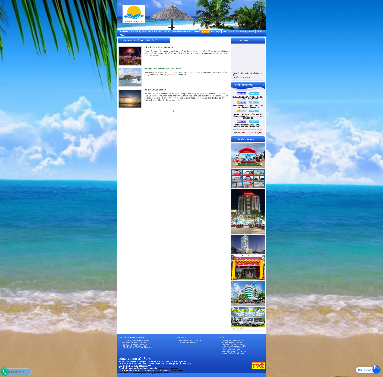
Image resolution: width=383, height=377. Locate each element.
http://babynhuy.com (180, 371)
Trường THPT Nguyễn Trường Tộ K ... (135, 344)
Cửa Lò (205, 32)
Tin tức (260, 32)
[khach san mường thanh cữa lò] (248, 254)
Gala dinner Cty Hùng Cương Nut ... (134, 342)
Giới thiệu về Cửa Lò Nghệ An (233, 341)
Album (123, 35)
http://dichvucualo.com (168, 368)
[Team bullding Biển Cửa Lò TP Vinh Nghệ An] (248, 168)
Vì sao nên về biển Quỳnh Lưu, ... (234, 353)
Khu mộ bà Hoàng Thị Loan (232, 342)
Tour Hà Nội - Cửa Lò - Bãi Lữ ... (190, 341)
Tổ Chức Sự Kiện (138, 32)
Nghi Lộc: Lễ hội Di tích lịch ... (232, 348)
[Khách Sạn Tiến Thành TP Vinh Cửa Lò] (248, 234)
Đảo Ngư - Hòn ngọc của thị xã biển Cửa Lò (163, 69)
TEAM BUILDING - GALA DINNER (185, 32)
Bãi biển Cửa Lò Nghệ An (155, 90)
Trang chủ (124, 32)
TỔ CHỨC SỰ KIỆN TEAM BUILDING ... (136, 341)
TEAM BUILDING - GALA (158, 32)
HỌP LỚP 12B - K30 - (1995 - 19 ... (134, 346)
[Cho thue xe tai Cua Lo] (248, 327)
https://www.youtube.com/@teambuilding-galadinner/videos (143, 373)
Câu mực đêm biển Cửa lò (188, 342)
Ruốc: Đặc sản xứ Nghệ (231, 350)
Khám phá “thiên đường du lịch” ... (234, 346)
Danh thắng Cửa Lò (148, 40)
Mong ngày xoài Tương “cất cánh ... (235, 351)
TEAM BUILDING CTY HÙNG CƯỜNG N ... (137, 348)
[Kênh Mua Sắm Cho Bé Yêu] (248, 280)
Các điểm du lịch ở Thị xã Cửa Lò (159, 47)
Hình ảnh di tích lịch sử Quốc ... (233, 344)
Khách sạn (215, 32)
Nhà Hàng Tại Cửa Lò (245, 32)
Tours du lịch (228, 32)
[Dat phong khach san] (248, 305)
